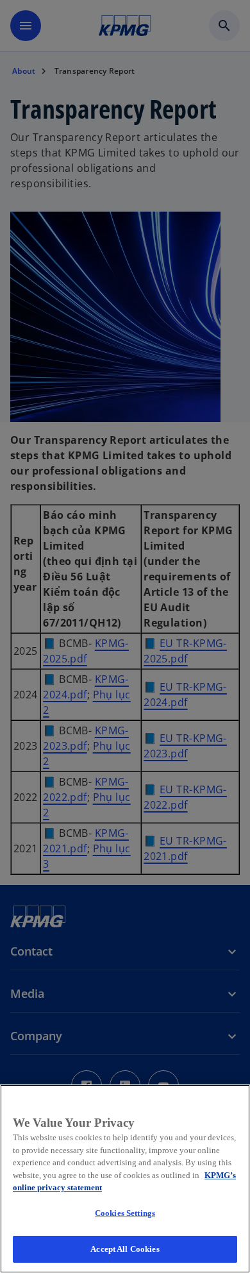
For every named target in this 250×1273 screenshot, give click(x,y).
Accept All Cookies (124, 1249)
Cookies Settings (125, 1213)
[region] (125, 1178)
